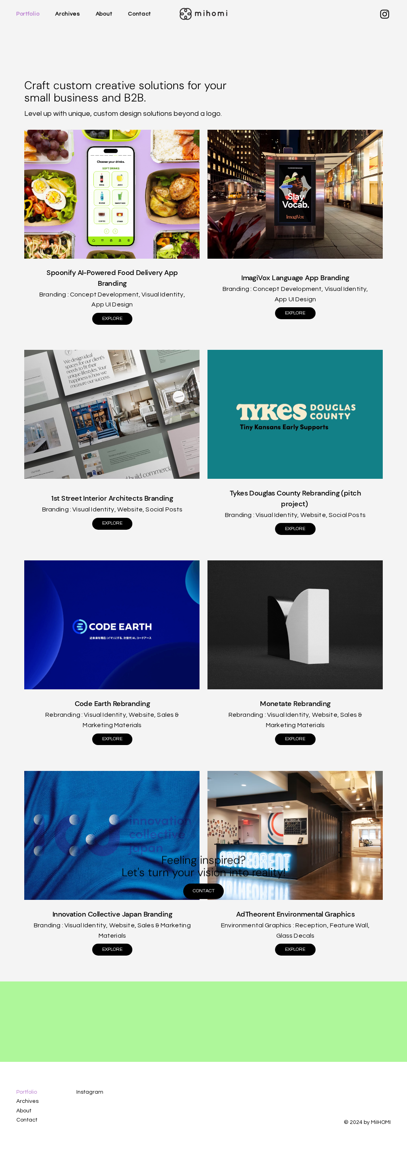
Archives (27, 1101)
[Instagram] (385, 14)
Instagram (89, 1092)
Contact (26, 1120)
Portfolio (26, 1092)
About (23, 1111)
